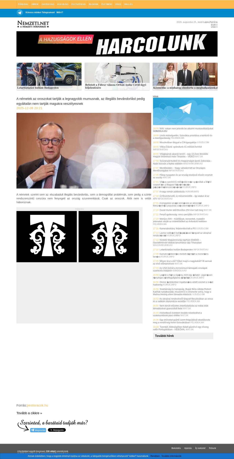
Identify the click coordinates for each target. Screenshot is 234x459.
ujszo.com (203, 142)
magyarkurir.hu (193, 163)
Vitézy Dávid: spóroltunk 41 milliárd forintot (181, 147)
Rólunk (212, 448)
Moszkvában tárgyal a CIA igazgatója (178, 142)
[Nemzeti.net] (32, 24)
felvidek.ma (177, 138)
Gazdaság (48, 4)
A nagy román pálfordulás (172, 191)
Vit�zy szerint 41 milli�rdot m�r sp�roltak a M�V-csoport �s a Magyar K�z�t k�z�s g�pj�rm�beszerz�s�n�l (182, 185)
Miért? (59, 12)
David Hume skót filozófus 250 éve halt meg (181, 210)
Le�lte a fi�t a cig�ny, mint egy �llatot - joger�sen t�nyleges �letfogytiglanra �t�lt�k (182, 276)
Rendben (155, 456)
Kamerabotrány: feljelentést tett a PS (178, 228)
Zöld (118, 4)
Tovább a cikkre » (29, 413)
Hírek (35, 4)
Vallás (128, 4)
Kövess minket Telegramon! (40, 12)
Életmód (106, 4)
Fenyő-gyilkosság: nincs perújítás (176, 214)
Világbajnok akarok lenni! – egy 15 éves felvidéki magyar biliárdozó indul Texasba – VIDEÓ (180, 155)
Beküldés (176, 448)
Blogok (93, 4)
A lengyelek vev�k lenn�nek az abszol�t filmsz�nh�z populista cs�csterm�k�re (177, 204)
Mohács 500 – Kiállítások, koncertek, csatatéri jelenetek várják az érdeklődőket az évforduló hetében (180, 220)
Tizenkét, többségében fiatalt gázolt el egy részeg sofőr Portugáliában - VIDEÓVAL (181, 328)
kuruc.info (189, 187)
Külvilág (62, 4)
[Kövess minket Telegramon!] (183, 124)
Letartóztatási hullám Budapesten (38, 87)
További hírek (164, 335)
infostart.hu (160, 149)
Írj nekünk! (200, 448)
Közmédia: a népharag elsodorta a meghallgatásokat (185, 87)
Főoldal (23, 4)
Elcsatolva (78, 4)
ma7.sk (199, 156)
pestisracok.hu (37, 405)
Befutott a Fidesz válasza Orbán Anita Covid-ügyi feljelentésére (115, 86)
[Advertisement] (47, 297)
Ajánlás (188, 448)
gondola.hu (179, 270)
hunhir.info (192, 191)
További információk (171, 456)
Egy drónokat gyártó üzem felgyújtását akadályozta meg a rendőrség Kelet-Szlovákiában (181, 321)
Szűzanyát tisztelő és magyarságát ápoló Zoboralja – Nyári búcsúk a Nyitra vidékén (182, 162)
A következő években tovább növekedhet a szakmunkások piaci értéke (177, 314)
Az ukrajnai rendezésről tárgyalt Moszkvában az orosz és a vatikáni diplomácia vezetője (183, 300)
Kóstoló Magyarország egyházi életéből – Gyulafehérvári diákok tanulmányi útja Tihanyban (177, 241)
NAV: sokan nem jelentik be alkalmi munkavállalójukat (186, 128)
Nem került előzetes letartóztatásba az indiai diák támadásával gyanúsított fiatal (180, 307)
